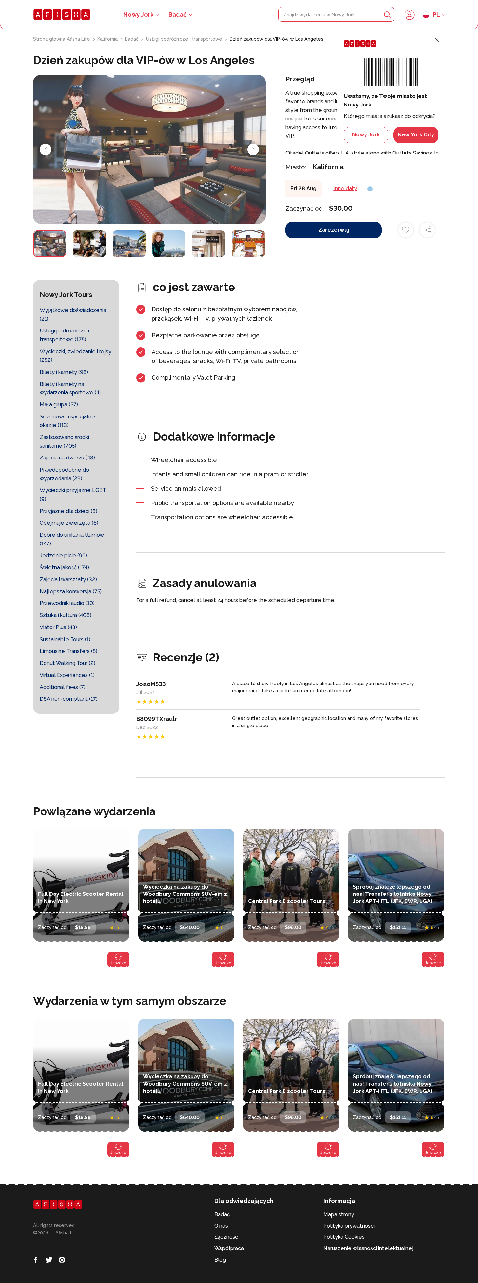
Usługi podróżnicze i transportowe (185, 39)
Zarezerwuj (333, 230)
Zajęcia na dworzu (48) (67, 458)
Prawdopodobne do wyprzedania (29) (64, 474)
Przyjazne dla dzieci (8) (68, 511)
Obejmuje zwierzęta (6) (69, 523)
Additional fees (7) (63, 687)
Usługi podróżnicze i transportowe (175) (64, 335)
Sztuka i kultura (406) (65, 615)
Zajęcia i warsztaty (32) (68, 579)
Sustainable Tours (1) (65, 639)
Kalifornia (108, 39)
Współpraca (229, 1248)
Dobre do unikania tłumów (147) (72, 539)
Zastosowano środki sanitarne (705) (64, 441)
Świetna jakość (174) (64, 567)
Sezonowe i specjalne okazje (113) (67, 421)
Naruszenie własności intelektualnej (368, 1248)
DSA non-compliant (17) (69, 699)
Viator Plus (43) (58, 627)
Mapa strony (338, 1214)
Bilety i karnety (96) (64, 372)
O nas (221, 1226)
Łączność (226, 1237)
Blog (220, 1260)
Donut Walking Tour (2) (67, 663)
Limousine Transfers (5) (68, 651)
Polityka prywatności (349, 1226)
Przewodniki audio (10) (67, 603)
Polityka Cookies (344, 1237)
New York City (416, 135)
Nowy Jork (366, 135)
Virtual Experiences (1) (67, 675)
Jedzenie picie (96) (63, 555)
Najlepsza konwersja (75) (71, 591)
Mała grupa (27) (59, 405)
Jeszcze (118, 962)
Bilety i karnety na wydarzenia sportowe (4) (70, 388)
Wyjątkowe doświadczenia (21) (73, 314)
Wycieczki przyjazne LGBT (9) (73, 494)
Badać (177, 14)
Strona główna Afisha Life (62, 39)
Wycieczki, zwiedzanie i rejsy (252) (75, 355)
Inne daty (345, 188)
